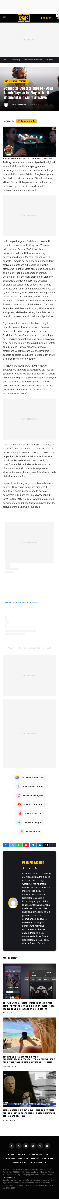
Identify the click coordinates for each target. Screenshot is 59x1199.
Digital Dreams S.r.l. (41, 1169)
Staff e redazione (38, 1154)
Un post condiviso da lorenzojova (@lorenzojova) (29, 648)
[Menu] (4, 17)
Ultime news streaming (16, 81)
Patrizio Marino (19, 105)
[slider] (26, 154)
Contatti (23, 1158)
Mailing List (9, 1158)
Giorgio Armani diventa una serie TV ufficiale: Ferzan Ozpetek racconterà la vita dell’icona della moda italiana (29, 1113)
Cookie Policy (38, 1162)
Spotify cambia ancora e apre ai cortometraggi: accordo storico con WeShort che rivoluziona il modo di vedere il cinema (29, 1059)
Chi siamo (22, 1154)
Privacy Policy (21, 1162)
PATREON (46, 18)
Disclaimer (47, 1158)
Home (11, 1154)
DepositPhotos (9, 1177)
